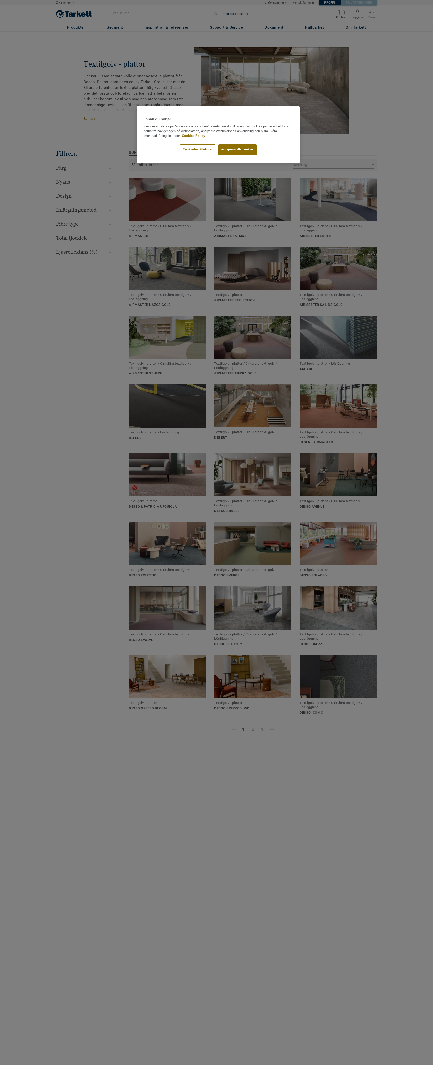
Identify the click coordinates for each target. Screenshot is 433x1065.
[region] (218, 134)
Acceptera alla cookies (237, 149)
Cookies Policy (193, 136)
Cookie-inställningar (197, 149)
